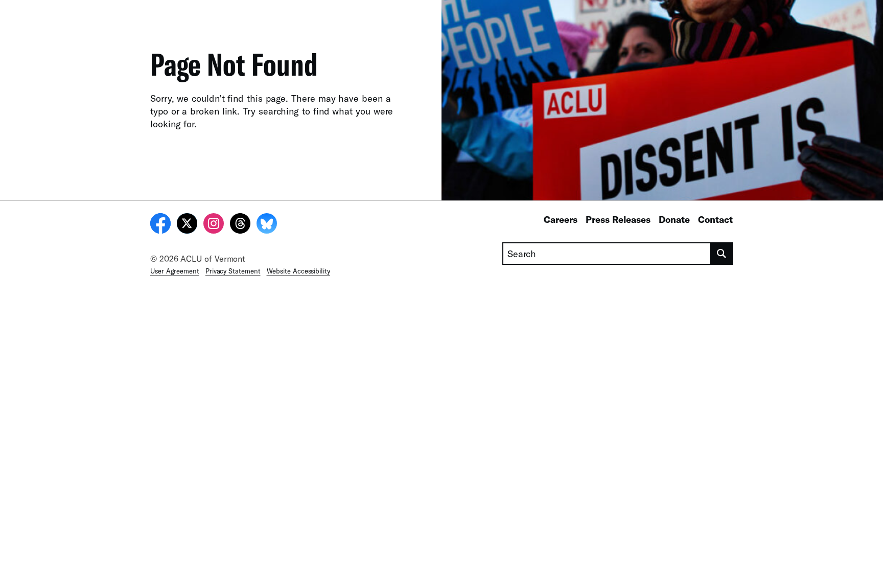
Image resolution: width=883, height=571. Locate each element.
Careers (560, 219)
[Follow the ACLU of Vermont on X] (187, 225)
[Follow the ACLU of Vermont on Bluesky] (267, 225)
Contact (715, 219)
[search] (722, 253)
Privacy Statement (233, 271)
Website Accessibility (298, 271)
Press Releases (618, 219)
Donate (674, 219)
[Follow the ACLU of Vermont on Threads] (240, 225)
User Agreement (174, 271)
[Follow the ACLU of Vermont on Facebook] (160, 225)
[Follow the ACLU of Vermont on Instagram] (213, 225)
